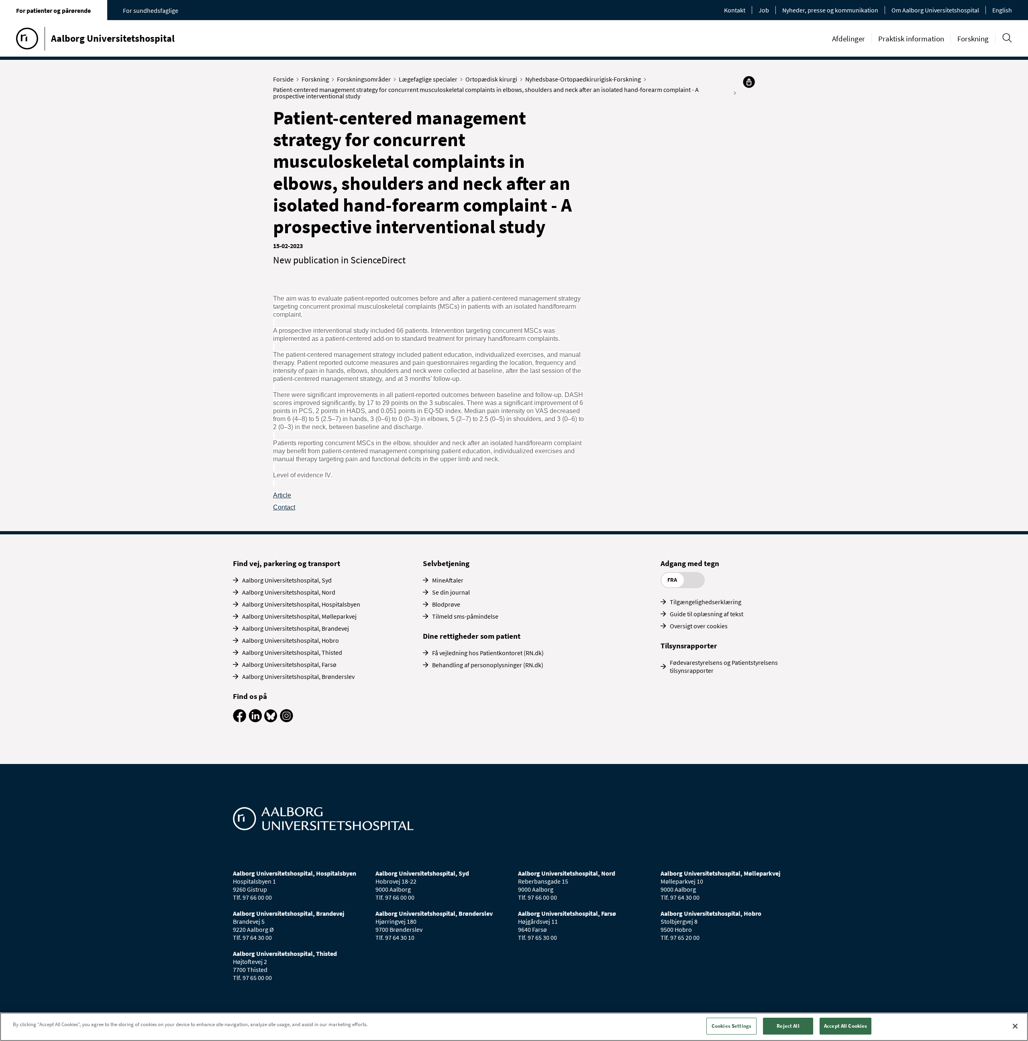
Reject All (788, 1026)
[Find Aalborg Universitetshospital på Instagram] (286, 720)
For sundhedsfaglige (150, 10)
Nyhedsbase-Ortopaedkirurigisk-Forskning (583, 79)
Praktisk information (911, 38)
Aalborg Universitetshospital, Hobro (290, 640)
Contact (284, 507)
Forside (283, 79)
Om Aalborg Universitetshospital (935, 10)
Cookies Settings (731, 1026)
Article (282, 495)
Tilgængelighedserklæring (705, 602)
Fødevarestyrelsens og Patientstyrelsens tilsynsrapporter (724, 666)
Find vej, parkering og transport (286, 563)
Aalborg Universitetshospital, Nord (288, 592)
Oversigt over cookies (699, 626)
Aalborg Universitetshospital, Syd (287, 580)
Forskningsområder (364, 79)
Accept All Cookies (845, 1026)
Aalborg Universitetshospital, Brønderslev (298, 676)
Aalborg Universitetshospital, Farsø (289, 664)
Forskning (973, 38)
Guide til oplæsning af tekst (706, 614)
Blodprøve (446, 604)
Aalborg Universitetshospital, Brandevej (295, 628)
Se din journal (451, 592)
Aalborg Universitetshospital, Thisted (292, 652)
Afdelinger (848, 38)
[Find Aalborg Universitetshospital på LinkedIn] (255, 720)
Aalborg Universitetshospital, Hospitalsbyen (301, 604)
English (1002, 10)
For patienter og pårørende (53, 10)
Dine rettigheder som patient (471, 636)
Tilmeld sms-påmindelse (465, 616)
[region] (514, 1026)
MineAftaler (447, 580)
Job (764, 10)
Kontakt (734, 10)
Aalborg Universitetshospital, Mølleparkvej (299, 616)
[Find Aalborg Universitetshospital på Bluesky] (270, 720)
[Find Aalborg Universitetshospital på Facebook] (239, 720)
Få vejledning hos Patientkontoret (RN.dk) (488, 653)
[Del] (749, 82)
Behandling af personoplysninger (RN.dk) (487, 665)
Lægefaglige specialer (428, 79)
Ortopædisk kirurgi (491, 79)
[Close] (1015, 1026)
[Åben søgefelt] (1007, 38)
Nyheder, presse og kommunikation (830, 10)
